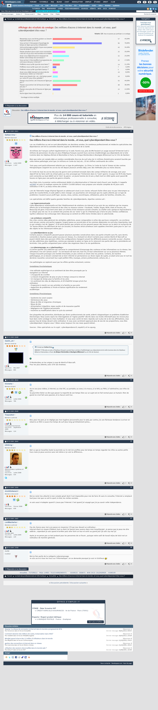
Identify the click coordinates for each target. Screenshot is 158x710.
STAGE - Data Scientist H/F (44, 608)
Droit (105, 2)
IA (42, 6)
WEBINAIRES (51, 9)
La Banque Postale (45, 619)
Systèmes (116, 6)
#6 (131, 487)
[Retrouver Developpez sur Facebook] (153, 9)
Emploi (88, 2)
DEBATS (82, 573)
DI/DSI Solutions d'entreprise (22, 6)
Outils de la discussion (113, 127)
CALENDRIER (101, 573)
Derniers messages (7, 14)
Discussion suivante (78, 583)
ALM (46, 6)
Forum (9, 19)
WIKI (99, 9)
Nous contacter (105, 663)
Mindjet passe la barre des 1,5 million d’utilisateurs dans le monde (29, 639)
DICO (105, 9)
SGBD (94, 6)
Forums (33, 2)
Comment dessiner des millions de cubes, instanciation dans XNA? (29, 634)
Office (101, 6)
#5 (131, 441)
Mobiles (107, 6)
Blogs (59, 2)
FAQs (41, 573)
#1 (131, 131)
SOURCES (84, 9)
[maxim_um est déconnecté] (16, 358)
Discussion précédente (59, 583)
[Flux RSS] (148, 9)
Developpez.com (116, 663)
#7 (131, 518)
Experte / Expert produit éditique (46, 617)
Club (112, 2)
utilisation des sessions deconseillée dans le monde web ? (26, 648)
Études (97, 2)
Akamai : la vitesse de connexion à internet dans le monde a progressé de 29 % (33, 629)
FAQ (52, 2)
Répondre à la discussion (16, 106)
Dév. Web (68, 6)
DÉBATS (93, 9)
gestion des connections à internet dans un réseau (23, 644)
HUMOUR (112, 9)
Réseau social (29, 14)
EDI (75, 6)
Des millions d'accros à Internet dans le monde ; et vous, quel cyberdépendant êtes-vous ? (54, 110)
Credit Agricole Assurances (50, 611)
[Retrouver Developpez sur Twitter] (151, 9)
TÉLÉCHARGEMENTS (72, 9)
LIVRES (60, 9)
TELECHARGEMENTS (58, 573)
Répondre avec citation (113, 333)
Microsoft (54, 6)
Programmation (84, 6)
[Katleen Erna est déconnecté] (16, 152)
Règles (58, 14)
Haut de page (127, 663)
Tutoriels (43, 2)
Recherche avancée (150, 14)
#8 (131, 547)
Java (61, 6)
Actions (18, 14)
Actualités (52, 19)
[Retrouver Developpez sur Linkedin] (156, 9)
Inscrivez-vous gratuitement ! (47, 11)
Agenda (45, 14)
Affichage (127, 127)
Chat (66, 2)
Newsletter (77, 2)
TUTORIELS (36, 9)
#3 (131, 380)
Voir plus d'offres (96, 622)
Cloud (37, 6)
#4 (131, 411)
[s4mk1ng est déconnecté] (16, 458)
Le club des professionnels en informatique (30, 19)
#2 (131, 337)
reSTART (33, 184)
